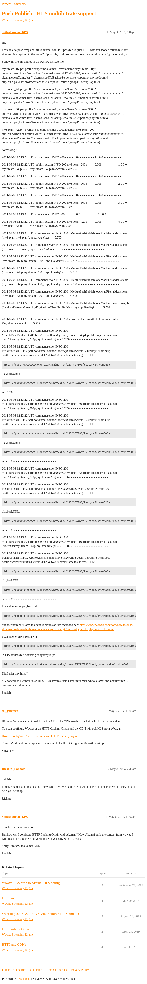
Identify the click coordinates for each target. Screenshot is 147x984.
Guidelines (36, 969)
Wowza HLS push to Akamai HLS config (31, 883)
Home (6, 969)
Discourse (23, 978)
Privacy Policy (80, 969)
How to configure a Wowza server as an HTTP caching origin (39, 736)
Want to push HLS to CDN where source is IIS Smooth (40, 914)
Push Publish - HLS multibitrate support (49, 13)
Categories (19, 969)
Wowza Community (14, 4)
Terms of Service (57, 969)
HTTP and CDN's (14, 944)
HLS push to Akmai (16, 929)
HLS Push (9, 898)
